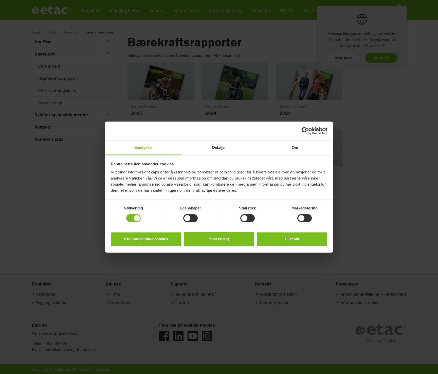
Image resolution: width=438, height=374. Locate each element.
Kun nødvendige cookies (146, 239)
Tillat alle (292, 239)
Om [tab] (295, 147)
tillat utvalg (219, 239)
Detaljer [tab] (219, 147)
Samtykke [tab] (143, 147)
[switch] (190, 218)
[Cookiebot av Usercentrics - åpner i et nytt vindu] (305, 131)
